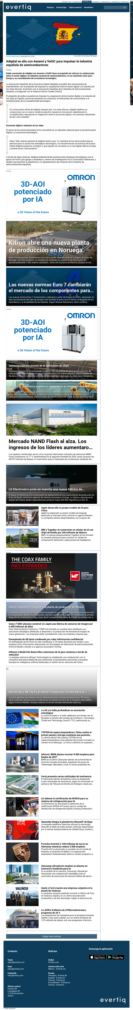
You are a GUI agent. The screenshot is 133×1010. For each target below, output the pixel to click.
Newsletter (88, 7)
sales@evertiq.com (16, 962)
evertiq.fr (96, 2)
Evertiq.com (53, 962)
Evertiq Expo (61, 7)
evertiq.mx (105, 2)
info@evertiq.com (15, 975)
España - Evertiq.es (56, 978)
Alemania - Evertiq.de (57, 975)
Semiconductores (12, 56)
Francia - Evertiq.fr (56, 985)
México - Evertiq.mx (56, 969)
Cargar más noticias (51, 936)
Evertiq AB (18, 7)
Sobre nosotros (75, 7)
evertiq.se (125, 2)
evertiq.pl (115, 2)
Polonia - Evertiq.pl (56, 980)
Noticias (50, 7)
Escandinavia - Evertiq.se (59, 982)
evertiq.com (66, 2)
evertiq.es (87, 2)
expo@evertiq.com (16, 969)
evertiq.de (77, 2)
